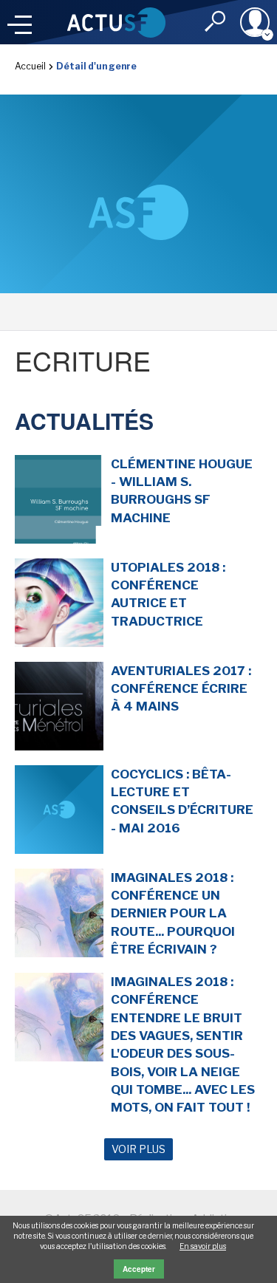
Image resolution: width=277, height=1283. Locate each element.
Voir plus (138, 1149)
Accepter (139, 1269)
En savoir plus (202, 1246)
